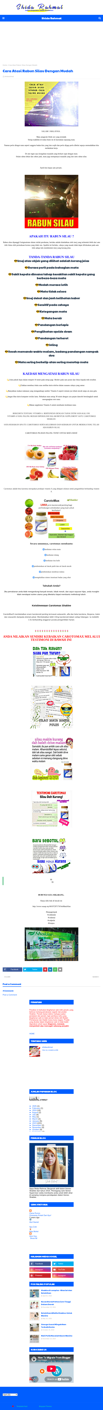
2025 (34, 1106)
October (36, 1129)
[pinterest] (40, 1275)
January (36, 1121)
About (77, 1406)
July (34, 1114)
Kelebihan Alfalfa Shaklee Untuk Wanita (56, 1314)
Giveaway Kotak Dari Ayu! (40, 1215)
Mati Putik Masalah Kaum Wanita (56, 1336)
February (36, 1108)
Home (5, 65)
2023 (34, 1123)
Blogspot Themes (45, 1406)
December (37, 1125)
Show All (33, 1238)
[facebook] (40, 1263)
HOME (32, 1034)
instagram (96, 1406)
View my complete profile (50, 1050)
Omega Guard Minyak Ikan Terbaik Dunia (53, 1325)
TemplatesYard (21, 1406)
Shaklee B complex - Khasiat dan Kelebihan (56, 1291)
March (35, 1119)
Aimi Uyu (33, 1236)
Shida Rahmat (52, 18)
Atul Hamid (34, 1222)
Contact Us (86, 1406)
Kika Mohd (33, 1231)
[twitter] (63, 1263)
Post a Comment (10, 995)
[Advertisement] (51, 40)
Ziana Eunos (34, 1213)
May (34, 1117)
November (37, 1127)
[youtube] (63, 1269)
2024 (34, 1110)
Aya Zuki (33, 1227)
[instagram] (40, 1269)
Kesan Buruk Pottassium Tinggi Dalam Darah (56, 1303)
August (35, 1112)
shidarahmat (9, 76)
